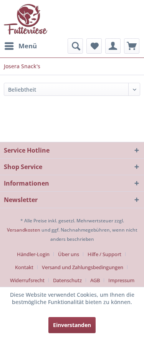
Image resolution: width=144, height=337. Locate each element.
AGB (95, 280)
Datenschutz (67, 280)
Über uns (68, 254)
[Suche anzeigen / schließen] (75, 46)
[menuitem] (20, 46)
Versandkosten (23, 230)
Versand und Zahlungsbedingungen (82, 267)
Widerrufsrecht (27, 280)
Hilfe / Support (104, 254)
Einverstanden (72, 325)
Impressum (121, 280)
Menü (27, 45)
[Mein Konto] (113, 46)
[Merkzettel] (94, 46)
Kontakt (24, 267)
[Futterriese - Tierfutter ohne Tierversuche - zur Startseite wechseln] (25, 19)
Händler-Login (33, 254)
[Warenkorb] (131, 46)
